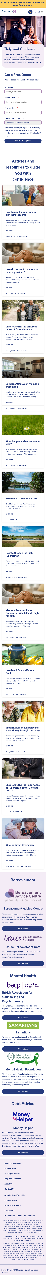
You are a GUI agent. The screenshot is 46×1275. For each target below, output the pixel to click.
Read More (9, 230)
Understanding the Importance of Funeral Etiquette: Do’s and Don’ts (23, 788)
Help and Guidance (12, 1179)
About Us (8, 1184)
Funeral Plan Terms (13, 1205)
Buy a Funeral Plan (12, 1163)
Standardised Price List (14, 1195)
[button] (39, 12)
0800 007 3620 (34, 62)
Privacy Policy (10, 1200)
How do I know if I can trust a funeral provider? (22, 271)
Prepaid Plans (10, 1168)
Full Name (8, 87)
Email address (10, 108)
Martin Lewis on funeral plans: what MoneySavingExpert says (23, 729)
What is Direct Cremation (20, 845)
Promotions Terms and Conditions (19, 1216)
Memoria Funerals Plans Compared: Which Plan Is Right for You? (23, 613)
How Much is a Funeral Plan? (21, 498)
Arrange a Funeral (12, 1173)
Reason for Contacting (14, 118)
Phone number (10, 98)
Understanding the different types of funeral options (21, 328)
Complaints (9, 1210)
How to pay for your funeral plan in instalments (21, 213)
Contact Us (9, 1189)
